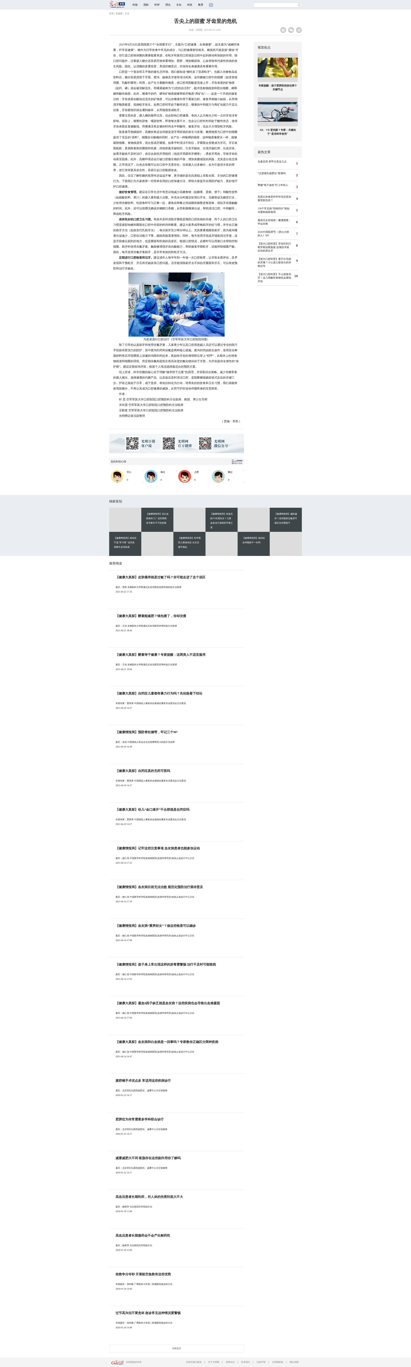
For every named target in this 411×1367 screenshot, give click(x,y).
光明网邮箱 (277, 1362)
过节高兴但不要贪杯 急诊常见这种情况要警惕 (148, 1313)
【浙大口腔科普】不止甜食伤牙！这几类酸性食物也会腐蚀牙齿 (274, 278)
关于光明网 (213, 1362)
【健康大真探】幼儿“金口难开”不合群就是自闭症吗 (152, 809)
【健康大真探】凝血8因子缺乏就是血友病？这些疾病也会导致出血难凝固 (168, 1003)
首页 (111, 13)
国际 (146, 4)
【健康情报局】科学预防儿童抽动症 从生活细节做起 (189, 542)
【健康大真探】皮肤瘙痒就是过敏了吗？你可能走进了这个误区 (161, 577)
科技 (189, 4)
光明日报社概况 (194, 1362)
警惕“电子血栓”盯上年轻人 (273, 185)
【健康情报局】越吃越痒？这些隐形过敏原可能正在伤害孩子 (286, 518)
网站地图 (294, 1362)
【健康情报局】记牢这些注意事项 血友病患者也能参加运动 (158, 848)
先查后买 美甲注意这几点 (272, 161)
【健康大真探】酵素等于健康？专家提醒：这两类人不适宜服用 (161, 654)
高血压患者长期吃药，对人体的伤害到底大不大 (149, 1196)
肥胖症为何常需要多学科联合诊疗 (140, 1119)
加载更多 (176, 1348)
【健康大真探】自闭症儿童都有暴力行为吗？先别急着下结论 (159, 693)
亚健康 (119, 13)
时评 (157, 4)
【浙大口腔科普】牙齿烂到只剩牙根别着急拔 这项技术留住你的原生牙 (274, 247)
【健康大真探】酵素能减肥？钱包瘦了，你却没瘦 (151, 616)
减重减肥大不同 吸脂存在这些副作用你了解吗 (148, 1158)
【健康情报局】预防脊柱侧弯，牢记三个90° (147, 732)
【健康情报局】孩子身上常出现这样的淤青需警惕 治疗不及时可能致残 (166, 964)
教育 (200, 4)
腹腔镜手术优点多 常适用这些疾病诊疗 (143, 1080)
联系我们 (245, 1362)
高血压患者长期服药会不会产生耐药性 (143, 1235)
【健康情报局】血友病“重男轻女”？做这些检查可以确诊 (156, 925)
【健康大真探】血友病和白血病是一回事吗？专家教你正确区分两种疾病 (167, 1042)
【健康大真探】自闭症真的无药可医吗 (143, 771)
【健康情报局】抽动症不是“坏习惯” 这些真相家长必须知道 (125, 542)
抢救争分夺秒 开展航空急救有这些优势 (143, 1274)
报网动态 (230, 1362)
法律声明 (261, 1362)
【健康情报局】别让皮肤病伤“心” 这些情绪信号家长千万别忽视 (157, 518)
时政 (135, 4)
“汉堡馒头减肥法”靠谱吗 (272, 173)
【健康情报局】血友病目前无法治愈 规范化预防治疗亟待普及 (159, 887)
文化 (178, 4)
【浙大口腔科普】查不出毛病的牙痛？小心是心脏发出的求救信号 (274, 262)
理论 (168, 4)
